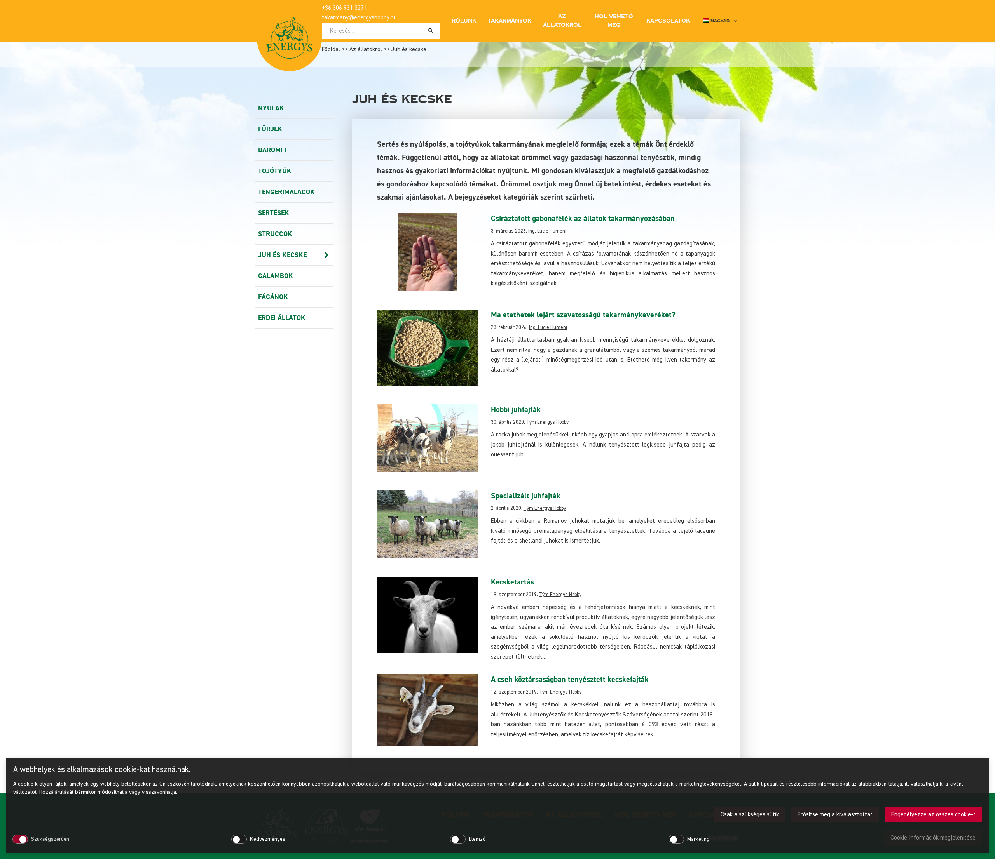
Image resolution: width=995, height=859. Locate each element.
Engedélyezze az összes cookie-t (933, 814)
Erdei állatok (281, 317)
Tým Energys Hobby (547, 422)
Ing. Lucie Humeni (547, 231)
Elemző (477, 839)
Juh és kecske (282, 254)
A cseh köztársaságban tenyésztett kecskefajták (570, 679)
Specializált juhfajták (525, 496)
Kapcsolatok (668, 20)
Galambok (275, 275)
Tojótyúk (275, 171)
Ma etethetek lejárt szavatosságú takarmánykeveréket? (583, 315)
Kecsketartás (512, 582)
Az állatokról (365, 49)
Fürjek (270, 129)
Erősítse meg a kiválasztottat (835, 814)
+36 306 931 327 (343, 8)
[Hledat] (430, 30)
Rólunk (464, 20)
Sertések (273, 213)
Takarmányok (509, 20)
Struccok (275, 234)
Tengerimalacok (286, 192)
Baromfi (272, 150)
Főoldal (331, 49)
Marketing (698, 839)
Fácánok (273, 296)
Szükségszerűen (50, 839)
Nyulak (271, 108)
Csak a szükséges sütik (750, 814)
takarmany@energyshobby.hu (359, 18)
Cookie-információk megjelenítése (933, 838)
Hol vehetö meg (614, 21)
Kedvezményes (267, 839)
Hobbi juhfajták (516, 409)
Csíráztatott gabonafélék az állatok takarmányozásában (583, 218)
